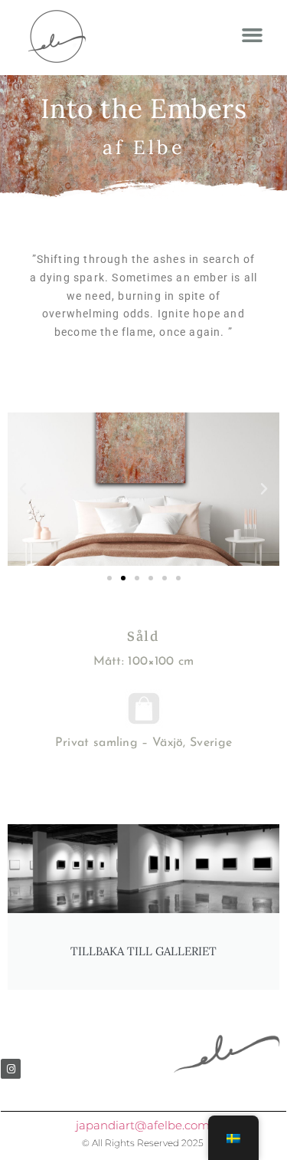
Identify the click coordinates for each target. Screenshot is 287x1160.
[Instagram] (11, 1069)
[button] (252, 35)
